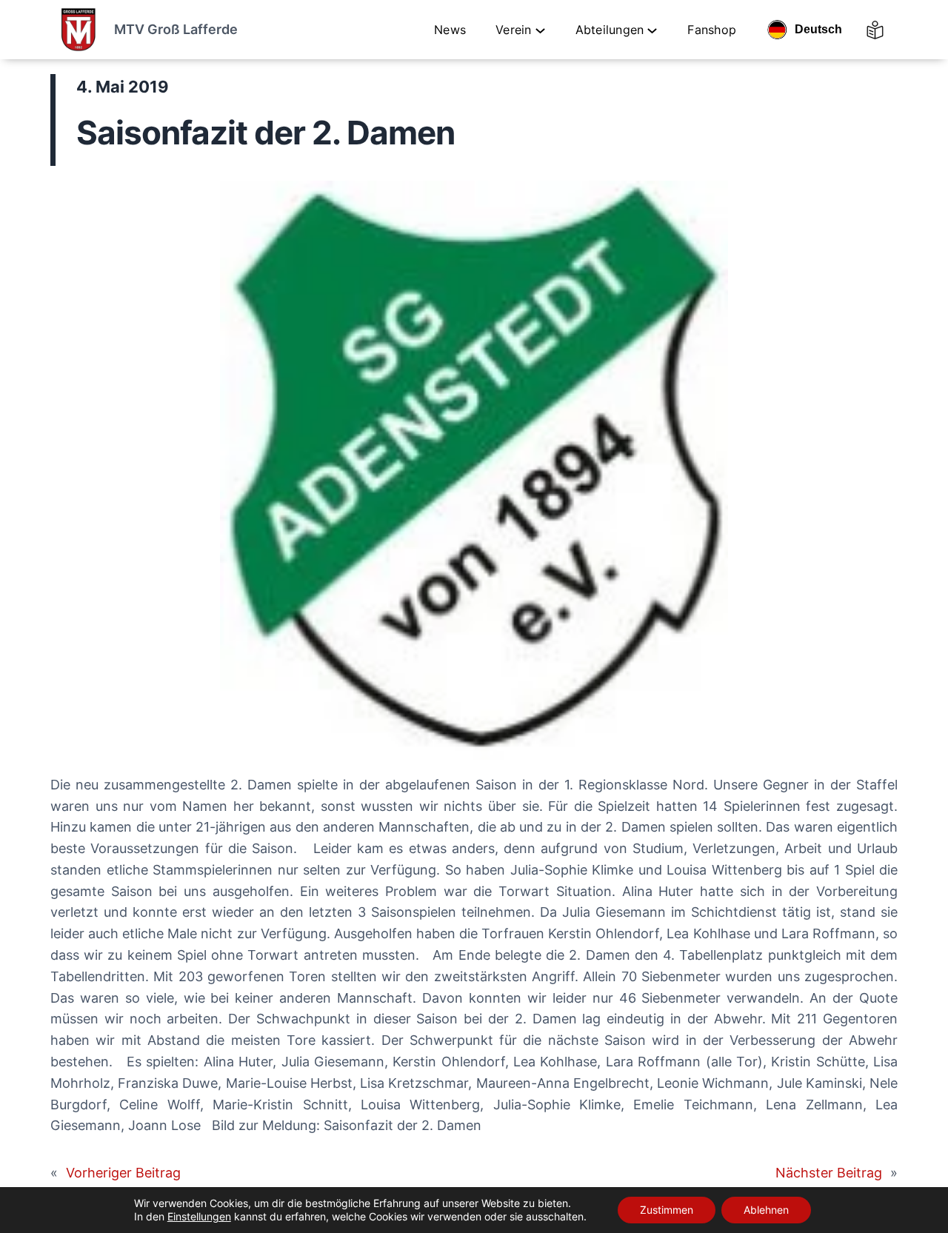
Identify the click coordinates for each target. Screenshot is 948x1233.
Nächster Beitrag (828, 1172)
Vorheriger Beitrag (123, 1172)
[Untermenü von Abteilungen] (652, 30)
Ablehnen (766, 1209)
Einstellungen (199, 1216)
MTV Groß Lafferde (176, 29)
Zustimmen (666, 1209)
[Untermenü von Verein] (540, 30)
